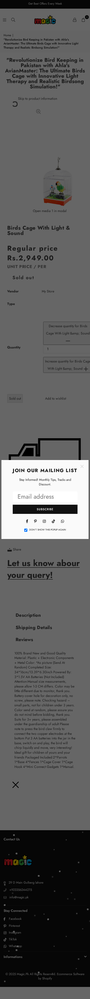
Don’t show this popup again (47, 529)
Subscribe (45, 509)
